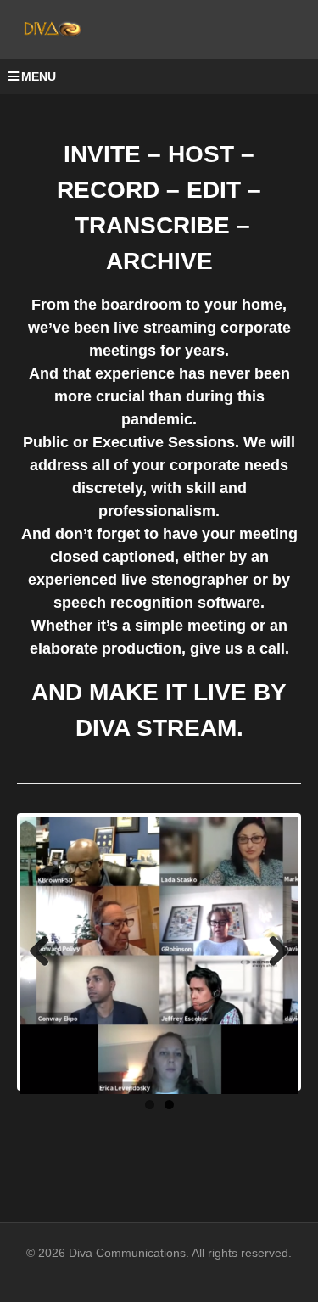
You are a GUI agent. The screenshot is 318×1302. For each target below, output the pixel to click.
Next (272, 952)
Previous (46, 952)
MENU (38, 76)
